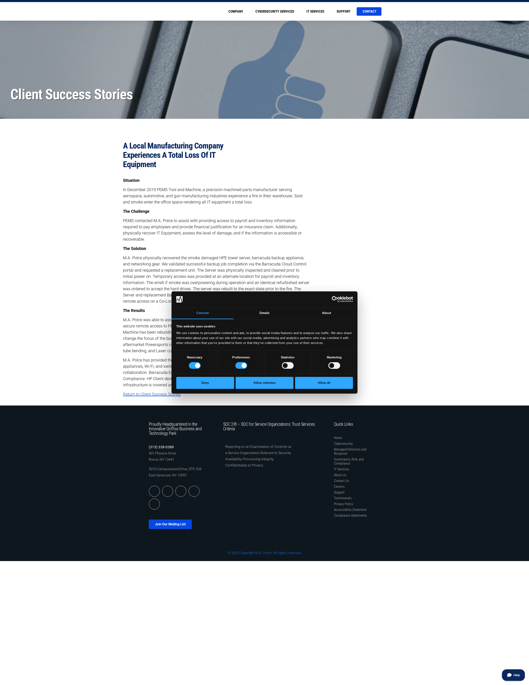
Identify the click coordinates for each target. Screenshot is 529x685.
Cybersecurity (343, 443)
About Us (340, 475)
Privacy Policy (343, 504)
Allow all (324, 382)
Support (343, 11)
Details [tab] (265, 313)
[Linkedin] (154, 491)
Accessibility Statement (350, 510)
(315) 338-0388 (161, 447)
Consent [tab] (202, 313)
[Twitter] (167, 491)
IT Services (315, 11)
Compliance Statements (350, 515)
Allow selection (265, 382)
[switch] (241, 365)
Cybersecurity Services (274, 11)
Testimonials (343, 498)
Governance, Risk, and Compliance (349, 461)
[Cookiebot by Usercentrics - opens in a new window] (335, 299)
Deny (205, 382)
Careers (339, 486)
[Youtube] (154, 504)
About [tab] (326, 313)
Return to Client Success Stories (152, 394)
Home (338, 438)
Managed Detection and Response (350, 451)
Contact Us (341, 481)
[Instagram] (194, 491)
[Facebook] (180, 491)
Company (235, 11)
